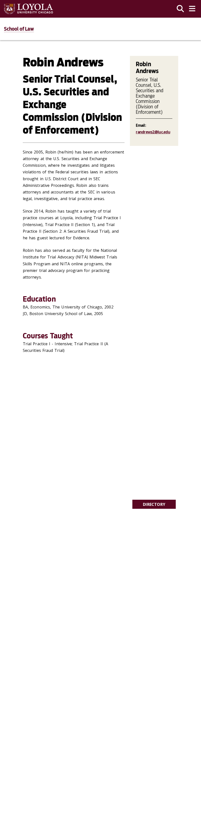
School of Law (19, 29)
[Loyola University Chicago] (28, 9)
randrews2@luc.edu (153, 131)
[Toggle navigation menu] (192, 9)
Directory (154, 504)
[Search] (180, 9)
